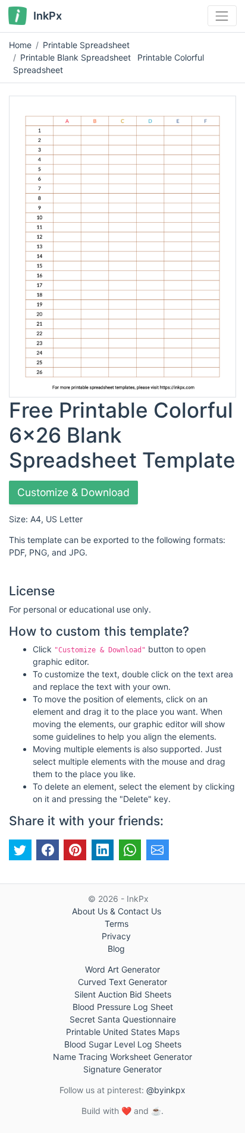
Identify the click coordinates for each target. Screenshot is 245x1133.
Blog (116, 948)
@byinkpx (166, 1090)
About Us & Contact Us (116, 911)
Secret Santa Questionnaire (123, 1019)
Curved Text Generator (122, 982)
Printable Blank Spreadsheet (75, 57)
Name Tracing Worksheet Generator (122, 1057)
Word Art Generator (122, 969)
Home (20, 45)
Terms (116, 924)
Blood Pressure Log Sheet (123, 1007)
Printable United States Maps (123, 1032)
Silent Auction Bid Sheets (122, 994)
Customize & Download (73, 492)
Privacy (116, 936)
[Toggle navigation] (222, 15)
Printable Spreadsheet (86, 45)
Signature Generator (122, 1069)
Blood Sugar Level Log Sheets (122, 1044)
